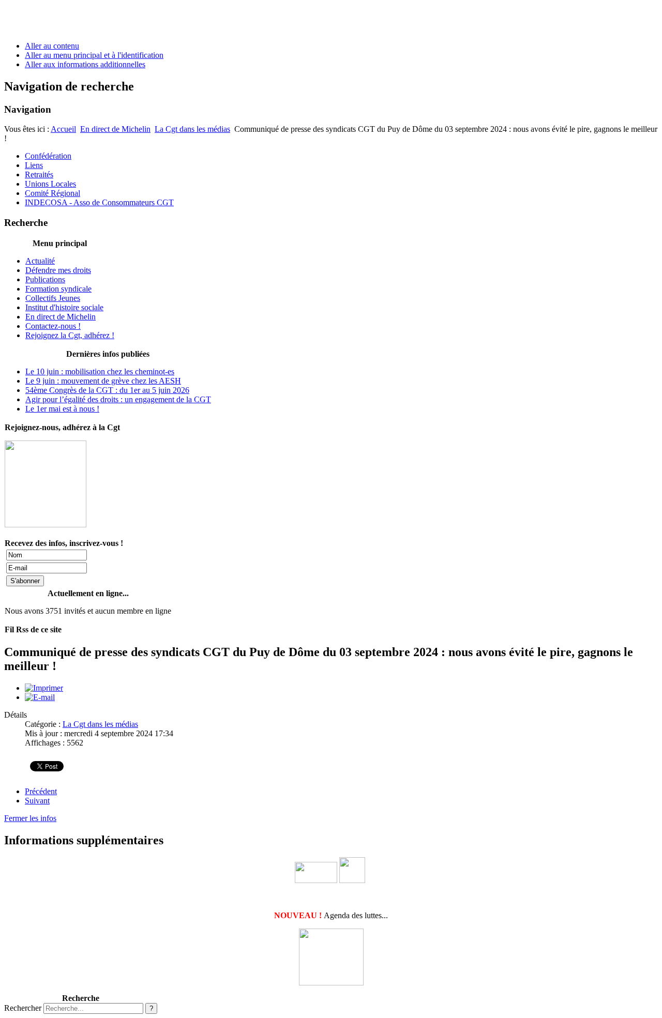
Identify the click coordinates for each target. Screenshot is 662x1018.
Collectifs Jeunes (52, 298)
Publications (45, 279)
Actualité (40, 260)
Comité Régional (52, 193)
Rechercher (22, 1008)
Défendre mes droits (58, 270)
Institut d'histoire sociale (64, 307)
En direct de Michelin (115, 129)
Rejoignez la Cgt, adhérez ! (69, 335)
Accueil (63, 129)
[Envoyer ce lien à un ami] (40, 697)
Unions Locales (50, 183)
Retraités (39, 174)
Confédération (48, 155)
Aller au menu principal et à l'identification (94, 55)
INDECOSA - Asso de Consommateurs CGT (99, 202)
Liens (34, 165)
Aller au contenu (52, 45)
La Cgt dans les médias (192, 129)
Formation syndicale (58, 288)
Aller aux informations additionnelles (85, 64)
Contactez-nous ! (53, 326)
